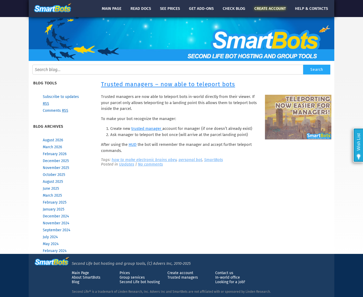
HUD (133, 144)
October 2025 (54, 174)
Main (111, 8)
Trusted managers (182, 277)
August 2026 (53, 140)
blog (234, 8)
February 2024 (54, 251)
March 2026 (52, 147)
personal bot (190, 159)
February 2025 (54, 202)
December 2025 (56, 161)
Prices (125, 273)
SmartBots (213, 159)
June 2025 (51, 188)
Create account (180, 273)
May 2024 (50, 244)
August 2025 (53, 181)
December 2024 (56, 216)
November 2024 (56, 223)
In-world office (227, 277)
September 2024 (56, 230)
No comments (150, 164)
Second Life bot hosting (140, 282)
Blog (75, 282)
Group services (132, 277)
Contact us (224, 273)
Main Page (80, 273)
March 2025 (52, 195)
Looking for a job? (230, 282)
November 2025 (56, 168)
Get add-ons (201, 8)
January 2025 (53, 209)
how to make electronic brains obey (144, 159)
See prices (170, 8)
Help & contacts (311, 8)
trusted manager (146, 128)
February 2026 (54, 154)
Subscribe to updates (61, 96)
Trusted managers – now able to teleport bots (168, 84)
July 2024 (50, 237)
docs (140, 8)
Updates (126, 164)
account (270, 8)
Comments (55, 110)
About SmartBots (86, 277)
